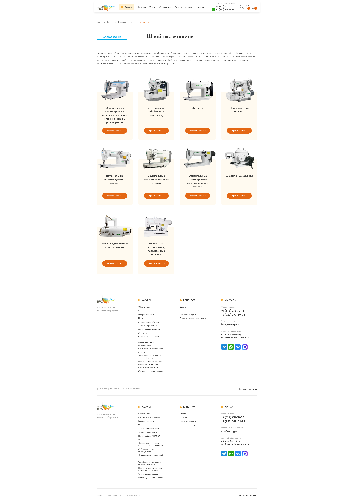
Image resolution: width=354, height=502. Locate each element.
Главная (100, 22)
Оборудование (124, 22)
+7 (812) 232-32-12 (225, 6)
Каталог (110, 22)
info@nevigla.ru (230, 324)
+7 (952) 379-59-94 (225, 9)
